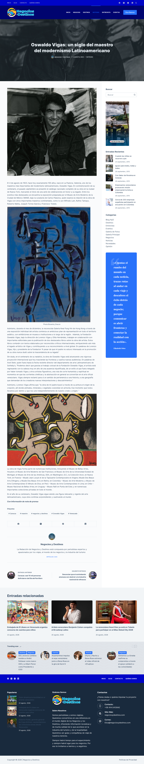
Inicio (9, 3)
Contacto (23, 3)
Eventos (116, 12)
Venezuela (72, 513)
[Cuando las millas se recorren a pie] (109, 158)
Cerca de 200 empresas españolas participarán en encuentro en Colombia (125, 202)
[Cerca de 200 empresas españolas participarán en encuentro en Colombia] (109, 202)
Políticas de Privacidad (128, 760)
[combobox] (119, 95)
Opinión (109, 246)
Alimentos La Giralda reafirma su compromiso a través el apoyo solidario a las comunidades (126, 661)
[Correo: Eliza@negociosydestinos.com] (100, 721)
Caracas (12, 513)
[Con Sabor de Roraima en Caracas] (109, 177)
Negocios (76, 12)
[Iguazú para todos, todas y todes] (109, 168)
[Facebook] (119, 3)
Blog (15, 3)
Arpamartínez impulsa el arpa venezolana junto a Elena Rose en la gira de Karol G (61, 660)
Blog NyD (110, 220)
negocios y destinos (39, 513)
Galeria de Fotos (113, 232)
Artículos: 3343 (51, 557)
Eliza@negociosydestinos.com (117, 723)
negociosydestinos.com (115, 715)
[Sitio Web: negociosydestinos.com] (100, 713)
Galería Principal (113, 234)
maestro (24, 513)
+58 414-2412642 (112, 707)
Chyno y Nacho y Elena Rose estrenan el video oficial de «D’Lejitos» (93, 660)
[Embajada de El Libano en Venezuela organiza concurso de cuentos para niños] (27, 612)
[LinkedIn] (132, 3)
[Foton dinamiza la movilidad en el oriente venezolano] (12, 700)
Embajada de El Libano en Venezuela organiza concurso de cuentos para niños (32, 710)
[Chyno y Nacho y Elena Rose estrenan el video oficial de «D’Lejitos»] (78, 655)
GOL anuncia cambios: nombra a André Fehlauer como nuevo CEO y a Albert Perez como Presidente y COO (27, 663)
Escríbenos (130, 12)
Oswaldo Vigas (58, 513)
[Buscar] (136, 3)
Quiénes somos (34, 3)
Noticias (96, 12)
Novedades (110, 243)
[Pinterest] (63, 524)
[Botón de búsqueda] (135, 95)
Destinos (86, 12)
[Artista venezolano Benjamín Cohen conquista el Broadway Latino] (72, 612)
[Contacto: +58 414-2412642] (100, 706)
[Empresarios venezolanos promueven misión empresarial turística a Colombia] (109, 187)
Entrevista (106, 12)
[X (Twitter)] (124, 3)
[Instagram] (128, 3)
